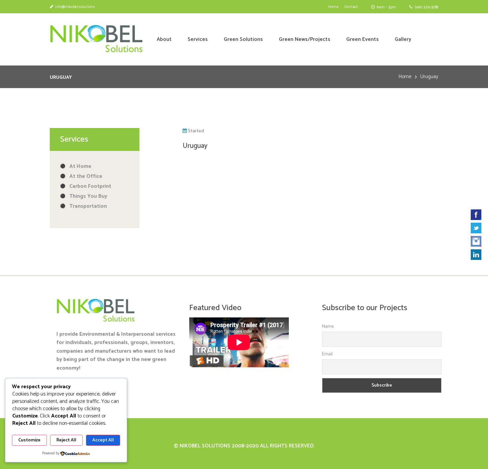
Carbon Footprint (90, 186)
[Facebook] (476, 214)
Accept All (103, 440)
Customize (29, 440)
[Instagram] (476, 241)
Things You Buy (88, 196)
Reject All (66, 440)
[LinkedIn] (476, 254)
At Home (80, 166)
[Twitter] (476, 228)
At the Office (85, 176)
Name (328, 326)
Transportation (88, 206)
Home (404, 77)
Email (327, 354)
